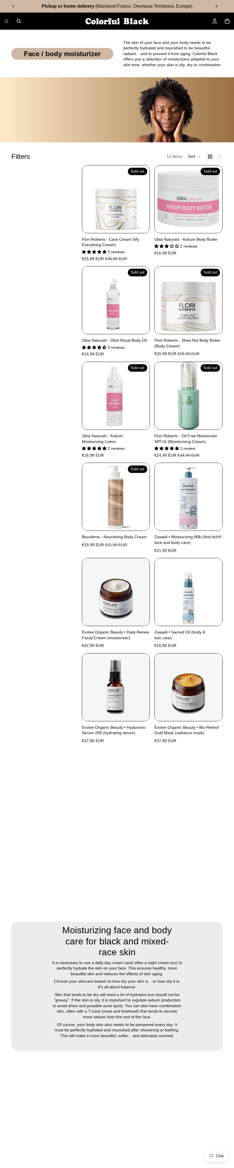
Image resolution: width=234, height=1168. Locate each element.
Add (218, 521)
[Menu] (6, 21)
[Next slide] (216, 6)
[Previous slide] (13, 6)
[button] (194, 156)
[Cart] (227, 21)
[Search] (19, 21)
